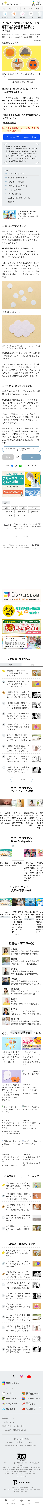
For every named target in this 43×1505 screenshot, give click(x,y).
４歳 (6, 508)
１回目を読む (9, 122)
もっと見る (21, 779)
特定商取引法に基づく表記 (14, 1445)
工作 (5, 503)
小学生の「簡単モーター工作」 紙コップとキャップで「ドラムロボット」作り (16, 546)
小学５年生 (8, 515)
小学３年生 (21, 512)
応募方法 (11, 202)
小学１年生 (34, 508)
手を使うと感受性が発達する (18, 177)
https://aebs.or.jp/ (21, 1476)
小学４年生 (34, 512)
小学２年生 (8, 512)
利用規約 (26, 1439)
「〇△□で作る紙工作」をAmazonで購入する (21, 137)
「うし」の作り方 (15, 190)
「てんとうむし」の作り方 (18, 186)
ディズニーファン (8, 1422)
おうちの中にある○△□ (16, 173)
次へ (31, 457)
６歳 (23, 508)
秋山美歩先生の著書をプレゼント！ (21, 198)
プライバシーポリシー (28, 1442)
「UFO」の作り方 (15, 194)
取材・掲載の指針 (30, 1445)
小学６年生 (21, 515)
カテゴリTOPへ (21, 536)
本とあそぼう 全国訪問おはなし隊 (14, 1430)
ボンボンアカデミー (9, 1418)
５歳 (14, 508)
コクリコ (17, 934)
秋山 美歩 (14, 43)
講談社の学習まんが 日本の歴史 (13, 1426)
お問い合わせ (17, 1439)
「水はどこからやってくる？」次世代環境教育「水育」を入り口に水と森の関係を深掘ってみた (27, 526)
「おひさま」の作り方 (17, 182)
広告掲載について (12, 1442)
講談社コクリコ (5, 917)
